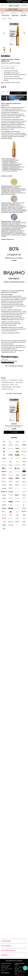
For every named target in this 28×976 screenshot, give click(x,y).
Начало (4, 18)
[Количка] (26, 5)
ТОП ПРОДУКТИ (6, 946)
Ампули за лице (19, 382)
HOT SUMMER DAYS (13, 380)
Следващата (24, 33)
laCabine (10, 18)
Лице (16, 384)
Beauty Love (4, 380)
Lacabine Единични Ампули (8, 382)
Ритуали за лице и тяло (7, 389)
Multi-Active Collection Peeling (14, 426)
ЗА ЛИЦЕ (12, 384)
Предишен (3, 33)
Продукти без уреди (6, 386)
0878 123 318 (18, 970)
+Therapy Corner (19, 975)
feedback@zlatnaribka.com (10, 348)
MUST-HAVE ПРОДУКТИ (8, 950)
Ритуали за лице (17, 386)
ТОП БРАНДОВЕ (6, 941)
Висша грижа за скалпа (14, 1)
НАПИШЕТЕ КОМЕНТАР (7, 362)
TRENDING (4, 955)
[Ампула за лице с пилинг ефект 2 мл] (14, 409)
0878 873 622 (4, 967)
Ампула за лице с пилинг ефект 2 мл (14, 425)
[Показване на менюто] (1, 5)
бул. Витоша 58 (5, 965)
